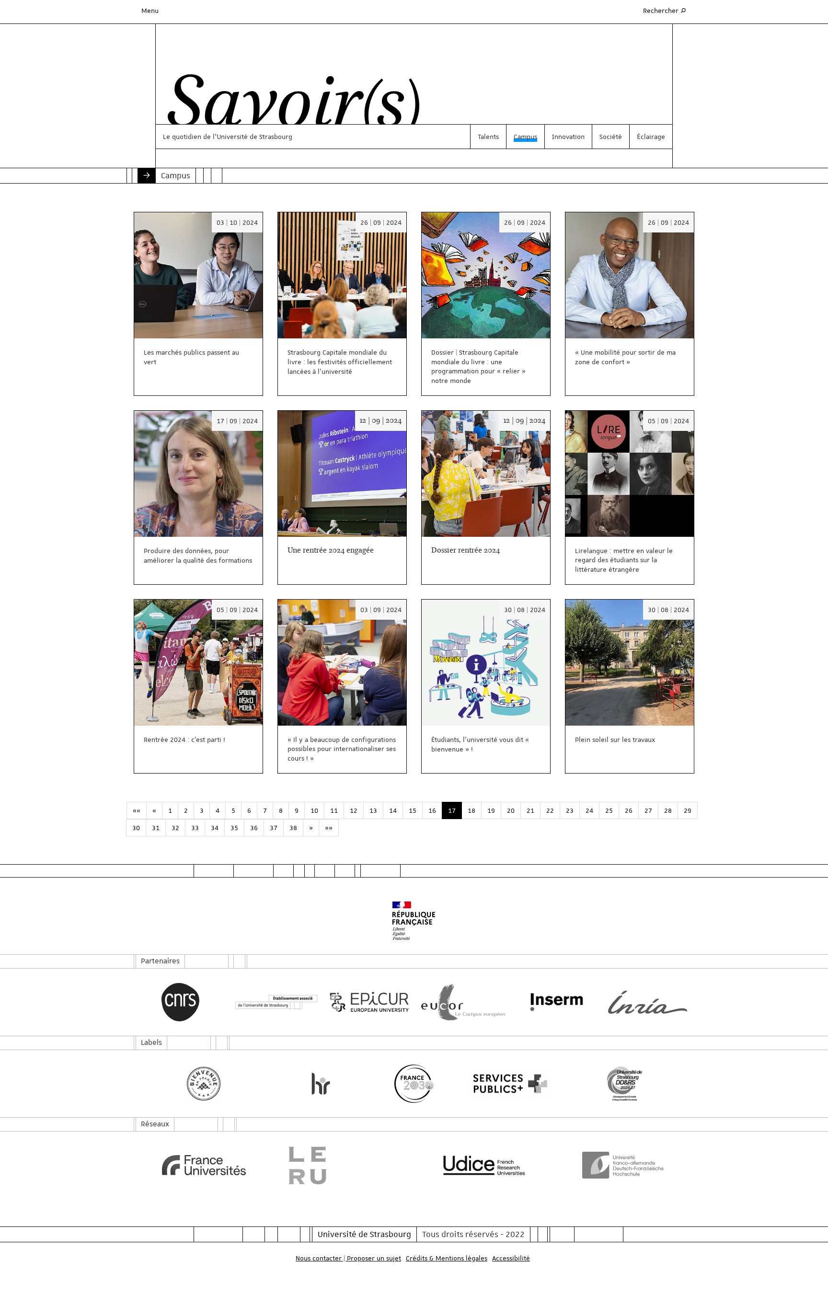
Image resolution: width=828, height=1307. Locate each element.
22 (550, 810)
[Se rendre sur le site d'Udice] (484, 1165)
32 (175, 827)
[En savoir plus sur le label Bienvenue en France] (204, 1083)
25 (609, 810)
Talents (488, 136)
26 (628, 810)
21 (530, 810)
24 (589, 810)
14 (393, 810)
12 (353, 810)
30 (136, 827)
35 (234, 827)
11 (334, 810)
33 (195, 827)
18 (471, 810)
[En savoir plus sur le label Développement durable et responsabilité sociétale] (625, 1083)
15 (412, 810)
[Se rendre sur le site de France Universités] (204, 1165)
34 (214, 827)
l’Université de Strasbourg (252, 136)
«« (136, 810)
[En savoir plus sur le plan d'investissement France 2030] (414, 1083)
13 (373, 810)
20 (511, 810)
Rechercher (665, 10)
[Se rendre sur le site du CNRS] (180, 1002)
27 (648, 810)
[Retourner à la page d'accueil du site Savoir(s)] (289, 107)
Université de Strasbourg (364, 1234)
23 (570, 810)
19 (491, 810)
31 (156, 827)
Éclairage (651, 136)
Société (610, 136)
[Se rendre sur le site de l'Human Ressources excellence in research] (320, 1083)
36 (254, 827)
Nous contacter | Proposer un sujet (348, 1258)
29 (687, 810)
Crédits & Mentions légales (446, 1258)
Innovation (568, 136)
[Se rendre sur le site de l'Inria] (647, 1002)
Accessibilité (511, 1258)
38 (293, 827)
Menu (150, 10)
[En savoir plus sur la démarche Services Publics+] (507, 1084)
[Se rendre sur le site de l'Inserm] (554, 1002)
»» (329, 827)
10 (314, 810)
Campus (525, 136)
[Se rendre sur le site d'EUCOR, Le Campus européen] (460, 1002)
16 (432, 810)
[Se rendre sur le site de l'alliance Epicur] (367, 1002)
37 (273, 827)
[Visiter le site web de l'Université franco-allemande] (625, 1165)
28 (668, 810)
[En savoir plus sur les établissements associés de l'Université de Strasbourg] (273, 1002)
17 (452, 810)
